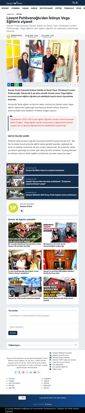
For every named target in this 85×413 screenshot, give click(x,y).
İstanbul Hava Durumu (60, 355)
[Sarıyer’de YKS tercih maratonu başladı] (25, 287)
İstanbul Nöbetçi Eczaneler (62, 353)
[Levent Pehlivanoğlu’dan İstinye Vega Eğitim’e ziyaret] (43, 61)
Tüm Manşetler (57, 365)
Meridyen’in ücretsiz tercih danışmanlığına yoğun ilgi (54, 245)
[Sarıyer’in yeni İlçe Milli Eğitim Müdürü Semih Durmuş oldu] (60, 259)
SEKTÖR (12, 388)
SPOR (78, 8)
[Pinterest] (23, 372)
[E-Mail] (21, 211)
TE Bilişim (48, 404)
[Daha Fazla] (20, 84)
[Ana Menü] (77, 3)
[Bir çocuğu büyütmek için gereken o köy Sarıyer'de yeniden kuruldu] (25, 232)
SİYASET (5, 8)
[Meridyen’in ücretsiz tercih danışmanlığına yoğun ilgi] (60, 232)
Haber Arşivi (56, 369)
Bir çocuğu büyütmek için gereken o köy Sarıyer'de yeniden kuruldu (24, 245)
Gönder (13, 333)
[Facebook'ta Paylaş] (8, 84)
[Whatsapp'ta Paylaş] (16, 84)
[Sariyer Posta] (13, 208)
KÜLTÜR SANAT (46, 8)
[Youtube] (34, 372)
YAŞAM (25, 8)
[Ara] (74, 3)
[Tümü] (76, 345)
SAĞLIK (34, 8)
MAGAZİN (47, 385)
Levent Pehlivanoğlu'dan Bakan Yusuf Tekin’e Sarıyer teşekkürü (23, 272)
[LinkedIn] (31, 372)
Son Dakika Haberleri (60, 367)
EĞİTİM (58, 8)
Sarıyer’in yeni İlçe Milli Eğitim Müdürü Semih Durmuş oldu (58, 272)
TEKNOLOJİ (69, 8)
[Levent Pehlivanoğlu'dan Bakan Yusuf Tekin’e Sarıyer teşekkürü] (25, 259)
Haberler (10, 14)
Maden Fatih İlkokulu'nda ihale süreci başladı (58, 299)
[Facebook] (15, 372)
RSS (23, 398)
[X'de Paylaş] (12, 84)
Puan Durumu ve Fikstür (61, 362)
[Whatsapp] (38, 372)
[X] (19, 372)
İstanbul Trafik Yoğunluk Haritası (64, 360)
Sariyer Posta (26, 206)
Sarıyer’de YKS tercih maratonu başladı (24, 298)
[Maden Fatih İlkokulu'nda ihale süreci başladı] (60, 287)
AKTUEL (12, 385)
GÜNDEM (15, 8)
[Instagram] (27, 372)
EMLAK (46, 388)
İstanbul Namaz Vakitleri (61, 358)
